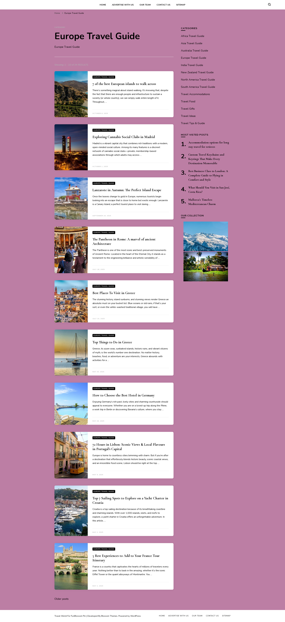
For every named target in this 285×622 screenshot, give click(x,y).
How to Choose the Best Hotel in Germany (123, 395)
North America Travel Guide (198, 79)
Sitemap (180, 4)
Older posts (61, 599)
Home (103, 4)
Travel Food (188, 101)
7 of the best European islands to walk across (124, 84)
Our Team (145, 4)
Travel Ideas (188, 116)
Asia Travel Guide (191, 43)
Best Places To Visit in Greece (113, 293)
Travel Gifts (188, 108)
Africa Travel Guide (192, 36)
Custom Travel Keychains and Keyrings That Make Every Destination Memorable (206, 159)
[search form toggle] (269, 4)
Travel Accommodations (195, 94)
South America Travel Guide (198, 87)
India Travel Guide (192, 65)
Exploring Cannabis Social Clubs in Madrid (123, 137)
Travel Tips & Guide (193, 123)
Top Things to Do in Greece (112, 342)
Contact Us (163, 4)
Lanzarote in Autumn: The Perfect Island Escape (126, 190)
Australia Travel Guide (194, 50)
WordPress (135, 616)
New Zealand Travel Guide (197, 72)
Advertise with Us (123, 4)
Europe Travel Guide (104, 77)
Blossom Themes (109, 616)
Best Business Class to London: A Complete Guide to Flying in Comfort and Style (208, 175)
